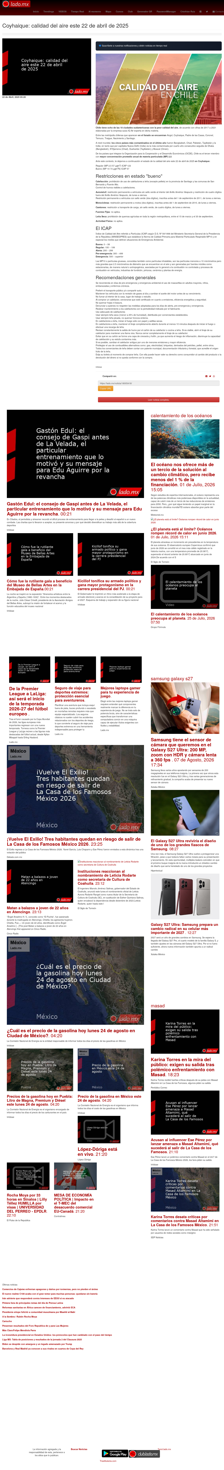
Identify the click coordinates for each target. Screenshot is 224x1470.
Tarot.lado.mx (164, 1449)
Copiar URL (105, 388)
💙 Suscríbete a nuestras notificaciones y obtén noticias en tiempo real (133, 45)
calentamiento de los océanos (181, 415)
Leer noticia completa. (158, 399)
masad (158, 1005)
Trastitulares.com (108, 1460)
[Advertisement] (75, 635)
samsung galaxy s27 (172, 678)
